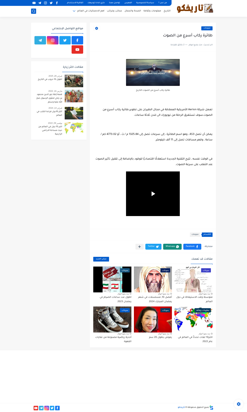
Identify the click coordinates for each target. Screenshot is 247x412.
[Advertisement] (185, 376)
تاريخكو (181, 407)
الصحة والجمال (133, 11)
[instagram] (45, 3)
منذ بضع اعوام (204, 294)
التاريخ (167, 11)
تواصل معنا (114, 3)
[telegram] (40, 3)
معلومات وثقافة (152, 11)
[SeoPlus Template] (211, 407)
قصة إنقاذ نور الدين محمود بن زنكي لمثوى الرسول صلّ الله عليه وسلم (49, 98)
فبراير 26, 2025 (55, 76)
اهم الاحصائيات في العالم (90, 11)
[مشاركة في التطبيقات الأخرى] (139, 247)
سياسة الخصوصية (145, 3)
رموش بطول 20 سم (160, 337)
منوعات (206, 28)
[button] (192, 247)
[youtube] (34, 3)
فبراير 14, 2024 (55, 108)
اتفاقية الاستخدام (75, 3)
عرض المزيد (101, 259)
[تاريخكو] (195, 8)
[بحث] (33, 11)
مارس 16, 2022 (55, 91)
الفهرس (128, 3)
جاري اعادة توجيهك (96, 3)
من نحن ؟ (162, 3)
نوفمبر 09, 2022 (55, 123)
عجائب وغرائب (114, 11)
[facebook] (57, 3)
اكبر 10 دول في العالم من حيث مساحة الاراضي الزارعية (50, 131)
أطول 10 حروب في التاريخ (50, 79)
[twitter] (51, 3)
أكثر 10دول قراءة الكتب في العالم (49, 114)
